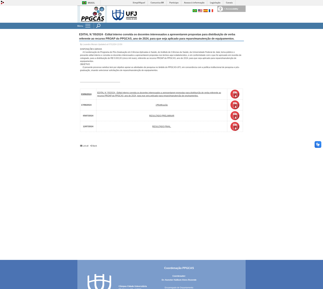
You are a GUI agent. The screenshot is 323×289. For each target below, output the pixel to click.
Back (94, 146)
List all (85, 146)
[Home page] (92, 14)
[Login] (2, 3)
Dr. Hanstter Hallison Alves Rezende (179, 280)
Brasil (91, 2)
